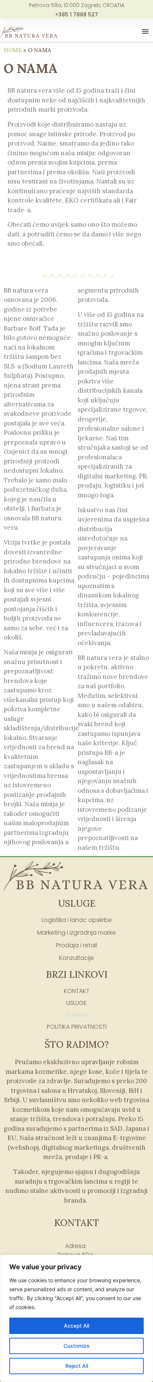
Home (13, 50)
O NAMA (76, 1015)
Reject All (76, 1366)
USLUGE (76, 1003)
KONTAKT (76, 991)
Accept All (76, 1325)
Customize (76, 1346)
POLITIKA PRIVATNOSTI (77, 1026)
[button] (145, 31)
